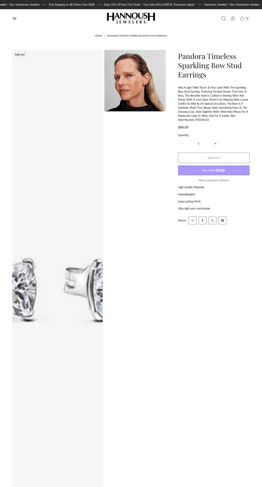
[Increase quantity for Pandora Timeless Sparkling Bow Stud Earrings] (215, 143)
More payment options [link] (214, 180)
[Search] (223, 18)
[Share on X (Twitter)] (212, 220)
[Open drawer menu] (14, 18)
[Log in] (233, 18)
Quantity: (183, 135)
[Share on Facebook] (202, 220)
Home (98, 35)
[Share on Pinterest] (222, 220)
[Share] (192, 220)
